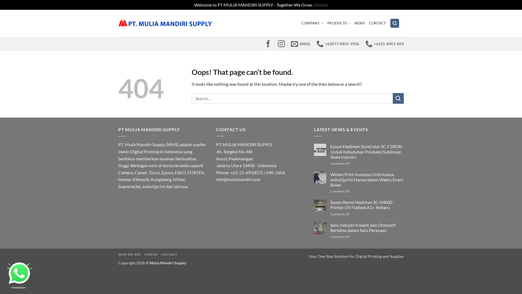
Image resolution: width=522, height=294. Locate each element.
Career (151, 254)
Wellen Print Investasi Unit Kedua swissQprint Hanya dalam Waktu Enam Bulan (366, 179)
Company (311, 23)
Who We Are (129, 254)
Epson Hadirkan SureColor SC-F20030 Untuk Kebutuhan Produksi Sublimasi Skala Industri (366, 151)
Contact (377, 23)
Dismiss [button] (320, 4)
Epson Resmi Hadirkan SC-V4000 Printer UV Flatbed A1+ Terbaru (361, 205)
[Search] (394, 23)
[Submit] (398, 98)
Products (337, 23)
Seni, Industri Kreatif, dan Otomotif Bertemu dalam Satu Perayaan (363, 227)
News (360, 23)
